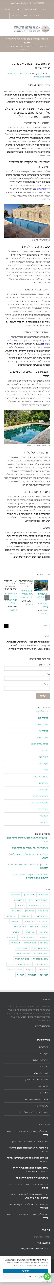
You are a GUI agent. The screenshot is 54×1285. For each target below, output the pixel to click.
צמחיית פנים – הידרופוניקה (36, 1099)
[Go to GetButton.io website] (47, 1282)
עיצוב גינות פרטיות (40, 959)
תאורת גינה (43, 809)
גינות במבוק (15, 921)
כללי (46, 770)
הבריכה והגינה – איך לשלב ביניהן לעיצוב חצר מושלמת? (28, 1206)
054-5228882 (38, 3)
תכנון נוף (44, 822)
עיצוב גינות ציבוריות (39, 802)
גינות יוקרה (34, 926)
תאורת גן (44, 1092)
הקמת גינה (43, 757)
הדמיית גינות (30, 932)
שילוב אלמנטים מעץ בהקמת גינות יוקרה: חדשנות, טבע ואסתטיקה (30, 1170)
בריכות (45, 905)
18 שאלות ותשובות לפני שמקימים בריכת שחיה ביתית (42, 600)
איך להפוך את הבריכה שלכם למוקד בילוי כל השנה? (29, 1150)
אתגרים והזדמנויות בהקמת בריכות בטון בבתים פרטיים (27, 1186)
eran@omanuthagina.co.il (20, 3)
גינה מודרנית (29, 921)
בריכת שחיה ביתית (30, 46)
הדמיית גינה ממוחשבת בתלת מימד (33, 1112)
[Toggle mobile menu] (5, 26)
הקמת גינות (43, 763)
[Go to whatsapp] (47, 1276)
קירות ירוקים (43, 969)
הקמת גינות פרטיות (27, 937)
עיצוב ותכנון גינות (24, 964)
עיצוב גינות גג (22, 948)
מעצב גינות (11, 937)
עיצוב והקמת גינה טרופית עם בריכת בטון (26, 593)
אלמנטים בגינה (42, 900)
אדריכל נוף (15, 894)
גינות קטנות (43, 932)
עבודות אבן (43, 1086)
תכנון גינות (32, 975)
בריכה (30, 900)
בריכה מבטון (19, 900)
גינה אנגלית (24, 916)
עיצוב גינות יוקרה (40, 796)
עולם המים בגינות (40, 1073)
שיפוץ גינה (30, 969)
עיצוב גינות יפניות (23, 953)
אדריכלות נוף (42, 711)
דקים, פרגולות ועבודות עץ (36, 1079)
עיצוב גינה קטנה (29, 943)
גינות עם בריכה (20, 926)
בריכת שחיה (16, 911)
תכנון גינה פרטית (40, 1060)
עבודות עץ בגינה (41, 776)
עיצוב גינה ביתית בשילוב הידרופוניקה (32, 1178)
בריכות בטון (24, 73)
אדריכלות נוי (43, 894)
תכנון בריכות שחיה (14, 969)
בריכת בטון (29, 911)
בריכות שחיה (13, 73)
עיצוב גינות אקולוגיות (39, 948)
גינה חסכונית (43, 921)
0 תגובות (44, 613)
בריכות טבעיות (41, 724)
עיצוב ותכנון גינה (41, 964)
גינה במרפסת (11, 916)
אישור (25, 1271)
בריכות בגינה (34, 905)
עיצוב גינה (43, 783)
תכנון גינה (44, 815)
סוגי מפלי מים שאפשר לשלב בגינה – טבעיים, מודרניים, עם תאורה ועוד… (28, 1196)
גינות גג (45, 750)
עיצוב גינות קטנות (22, 959)
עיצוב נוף (44, 1066)
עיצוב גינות (44, 46)
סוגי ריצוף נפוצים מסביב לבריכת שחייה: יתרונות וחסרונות (27, 1160)
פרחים (10, 964)
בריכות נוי (43, 731)
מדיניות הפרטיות (42, 1026)
